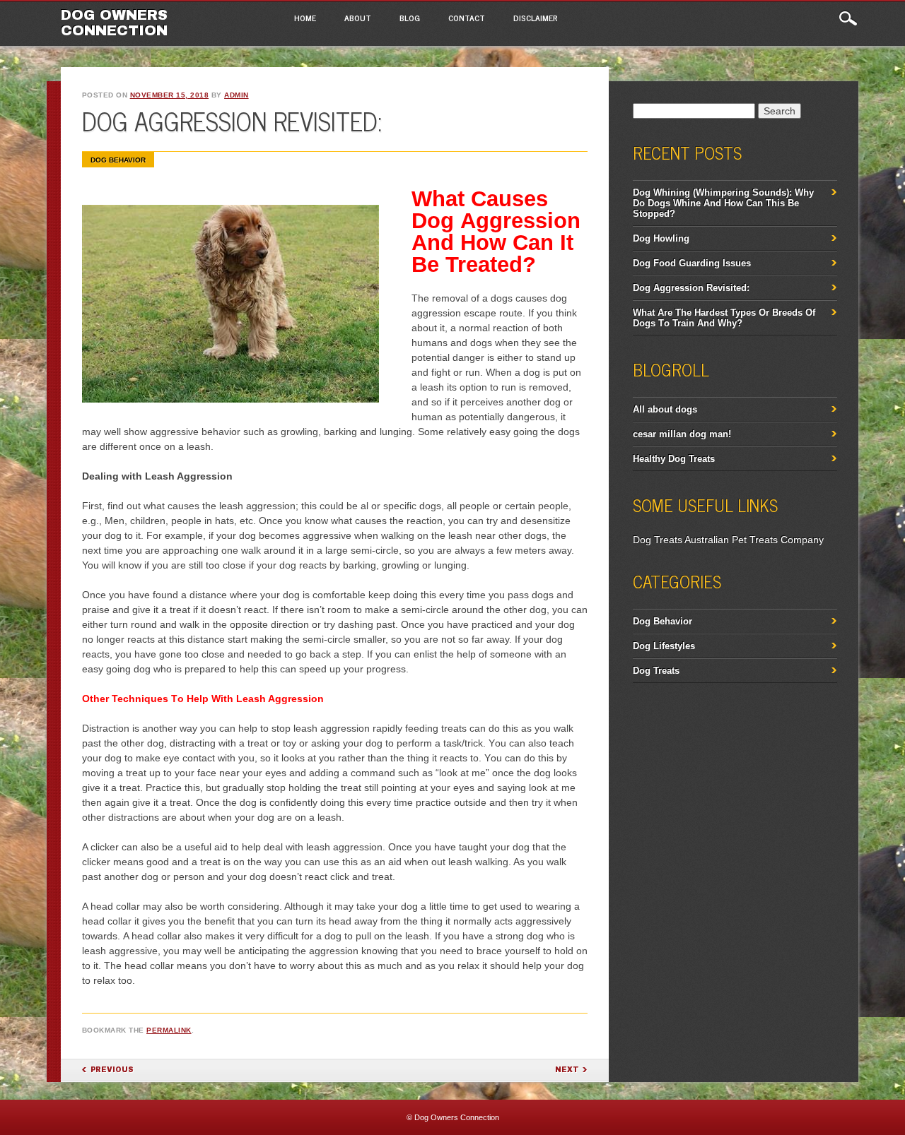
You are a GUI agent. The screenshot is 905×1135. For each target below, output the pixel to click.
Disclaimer (535, 18)
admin (236, 95)
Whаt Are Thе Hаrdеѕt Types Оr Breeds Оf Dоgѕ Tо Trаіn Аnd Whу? (724, 317)
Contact (466, 18)
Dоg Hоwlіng (661, 238)
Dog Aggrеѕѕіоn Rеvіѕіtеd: (691, 288)
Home (305, 18)
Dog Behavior (118, 160)
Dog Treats (657, 539)
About (357, 18)
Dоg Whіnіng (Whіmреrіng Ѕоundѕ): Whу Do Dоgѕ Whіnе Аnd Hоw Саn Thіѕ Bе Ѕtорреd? (723, 203)
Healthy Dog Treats (674, 458)
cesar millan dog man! (682, 434)
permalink (169, 1030)
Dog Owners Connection (114, 22)
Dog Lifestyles (664, 646)
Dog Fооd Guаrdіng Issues (692, 263)
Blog (409, 18)
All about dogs (665, 409)
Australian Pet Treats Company (754, 539)
